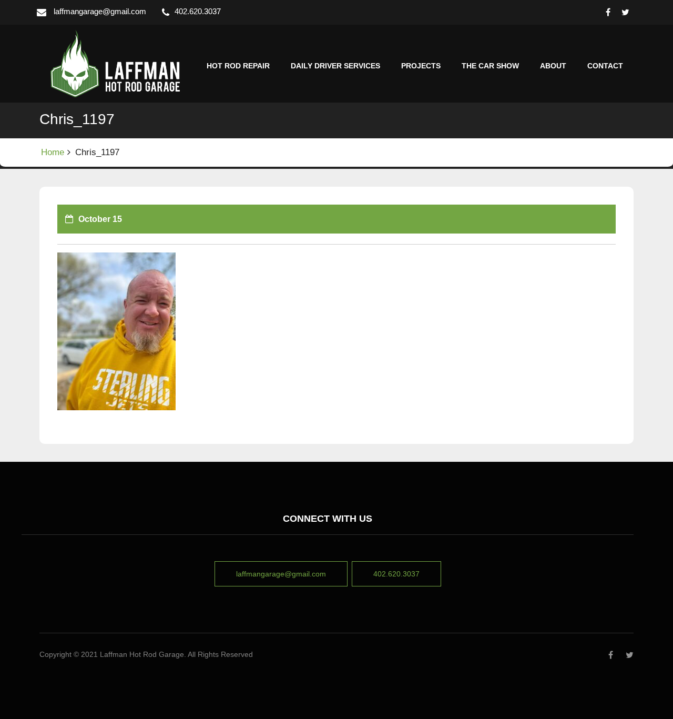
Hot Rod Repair (238, 66)
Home (52, 152)
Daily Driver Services (335, 66)
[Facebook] (608, 12)
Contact (605, 66)
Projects (421, 66)
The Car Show (490, 66)
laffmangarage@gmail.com (100, 11)
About (553, 66)
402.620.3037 (396, 574)
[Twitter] (625, 12)
